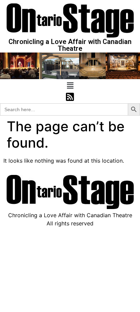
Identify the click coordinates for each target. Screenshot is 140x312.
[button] (70, 85)
